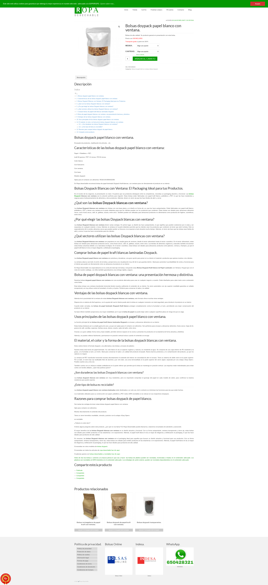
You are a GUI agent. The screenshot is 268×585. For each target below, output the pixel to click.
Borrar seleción (140, 54)
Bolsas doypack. (154, 69)
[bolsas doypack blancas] (98, 47)
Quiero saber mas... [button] (107, 4)
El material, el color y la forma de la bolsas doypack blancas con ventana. (101, 122)
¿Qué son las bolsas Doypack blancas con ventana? (94, 104)
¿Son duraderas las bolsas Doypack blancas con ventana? (100, 124)
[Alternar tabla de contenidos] (76, 94)
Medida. (129, 46)
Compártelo (80, 473)
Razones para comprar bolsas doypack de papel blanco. (96, 129)
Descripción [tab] (81, 77)
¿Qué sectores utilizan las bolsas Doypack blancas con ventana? (98, 109)
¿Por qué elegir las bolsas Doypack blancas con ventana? (95, 106)
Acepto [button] (257, 4)
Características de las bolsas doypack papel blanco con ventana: (98, 98)
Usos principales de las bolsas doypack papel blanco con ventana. (99, 119)
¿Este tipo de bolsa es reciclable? (92, 127)
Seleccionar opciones (88, 530)
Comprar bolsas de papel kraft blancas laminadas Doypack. (96, 111)
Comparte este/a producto (86, 132)
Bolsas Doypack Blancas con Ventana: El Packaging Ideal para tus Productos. (102, 101)
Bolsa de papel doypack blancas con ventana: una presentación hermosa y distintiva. (104, 114)
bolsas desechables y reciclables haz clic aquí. (105, 454)
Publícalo (79, 470)
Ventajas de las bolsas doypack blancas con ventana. (94, 117)
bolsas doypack (102, 446)
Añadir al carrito (145, 58)
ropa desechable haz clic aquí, (110, 450)
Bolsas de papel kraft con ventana (183, 20)
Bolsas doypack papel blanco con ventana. (91, 96)
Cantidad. (130, 51)
